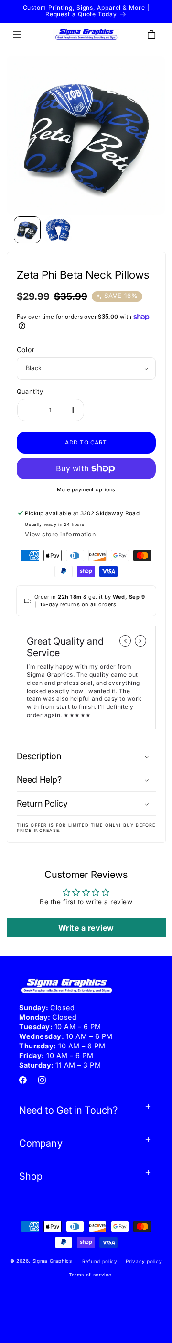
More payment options (86, 490)
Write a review (86, 928)
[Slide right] (140, 641)
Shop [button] (31, 1176)
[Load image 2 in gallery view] (58, 229)
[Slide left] (125, 641)
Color (26, 349)
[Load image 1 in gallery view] (27, 229)
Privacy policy (144, 1261)
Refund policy (99, 1261)
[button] (17, 34)
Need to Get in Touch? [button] (68, 1110)
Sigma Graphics (52, 1260)
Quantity (30, 391)
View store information (60, 534)
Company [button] (41, 1143)
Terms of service (90, 1274)
